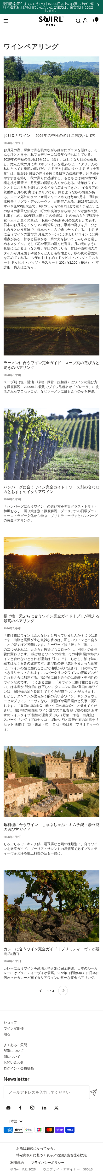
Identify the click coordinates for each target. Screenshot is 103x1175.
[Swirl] (51, 21)
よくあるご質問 (15, 1044)
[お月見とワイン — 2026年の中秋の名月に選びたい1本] (51, 92)
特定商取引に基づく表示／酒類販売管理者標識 (51, 1155)
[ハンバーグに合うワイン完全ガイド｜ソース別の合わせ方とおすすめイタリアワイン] (51, 444)
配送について (14, 1050)
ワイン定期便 (14, 1028)
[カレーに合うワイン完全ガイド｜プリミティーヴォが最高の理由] (51, 906)
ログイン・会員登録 (19, 1068)
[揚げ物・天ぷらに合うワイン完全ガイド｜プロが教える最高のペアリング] (51, 573)
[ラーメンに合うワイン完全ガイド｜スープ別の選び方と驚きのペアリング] (51, 319)
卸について (12, 1056)
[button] (94, 21)
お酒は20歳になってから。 (36, 1148)
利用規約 (17, 1162)
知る (7, 1033)
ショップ (10, 1022)
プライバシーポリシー (47, 1162)
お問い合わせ (14, 1062)
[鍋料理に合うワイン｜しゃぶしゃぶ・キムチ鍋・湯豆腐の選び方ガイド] (51, 781)
